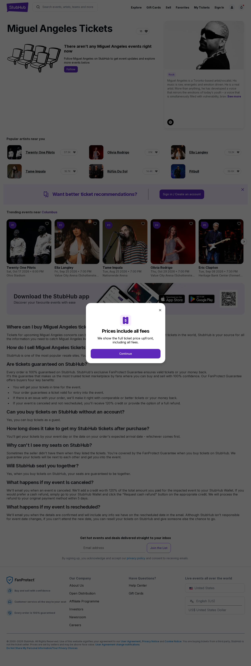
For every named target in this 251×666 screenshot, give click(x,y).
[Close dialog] (160, 310)
